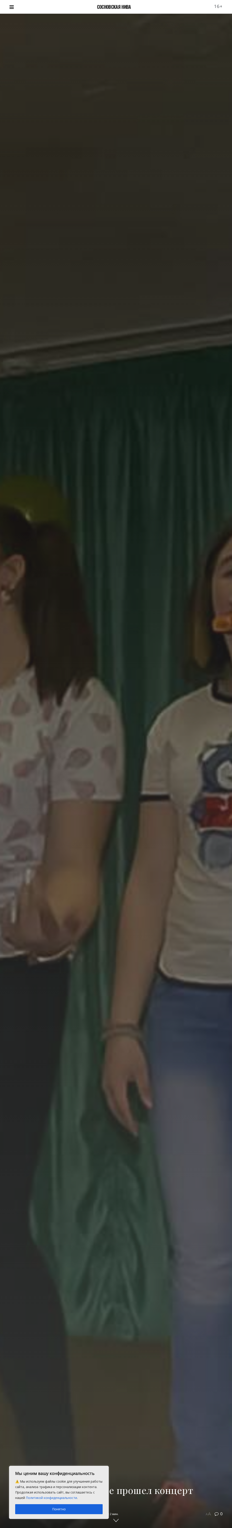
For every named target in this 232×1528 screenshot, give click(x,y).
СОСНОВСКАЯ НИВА (114, 7)
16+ (218, 6)
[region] (59, 1492)
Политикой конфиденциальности (51, 1498)
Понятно (59, 1509)
